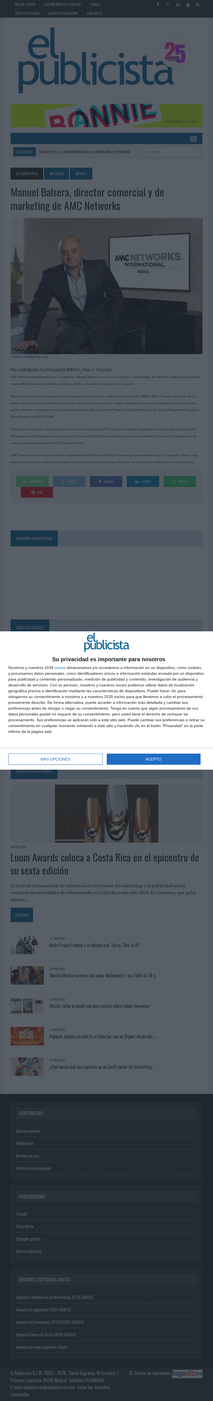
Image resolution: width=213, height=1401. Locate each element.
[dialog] (106, 700)
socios (60, 668)
